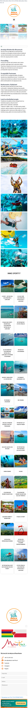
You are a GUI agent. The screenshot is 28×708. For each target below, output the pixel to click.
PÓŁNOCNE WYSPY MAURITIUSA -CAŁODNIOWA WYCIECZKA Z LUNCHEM (7, 325)
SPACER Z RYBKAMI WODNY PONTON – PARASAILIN (7, 424)
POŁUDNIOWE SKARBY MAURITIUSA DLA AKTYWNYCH (21, 494)
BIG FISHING (21, 400)
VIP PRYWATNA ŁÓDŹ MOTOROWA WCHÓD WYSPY (7, 567)
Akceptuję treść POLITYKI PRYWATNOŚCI (12, 697)
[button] (14, 19)
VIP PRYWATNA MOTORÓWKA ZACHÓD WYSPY (21, 448)
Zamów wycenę (21, 703)
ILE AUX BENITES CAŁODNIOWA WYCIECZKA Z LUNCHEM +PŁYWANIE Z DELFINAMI (7, 353)
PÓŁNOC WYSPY (21, 516)
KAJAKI (20, 471)
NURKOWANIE (7, 471)
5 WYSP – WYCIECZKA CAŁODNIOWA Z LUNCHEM (7, 298)
